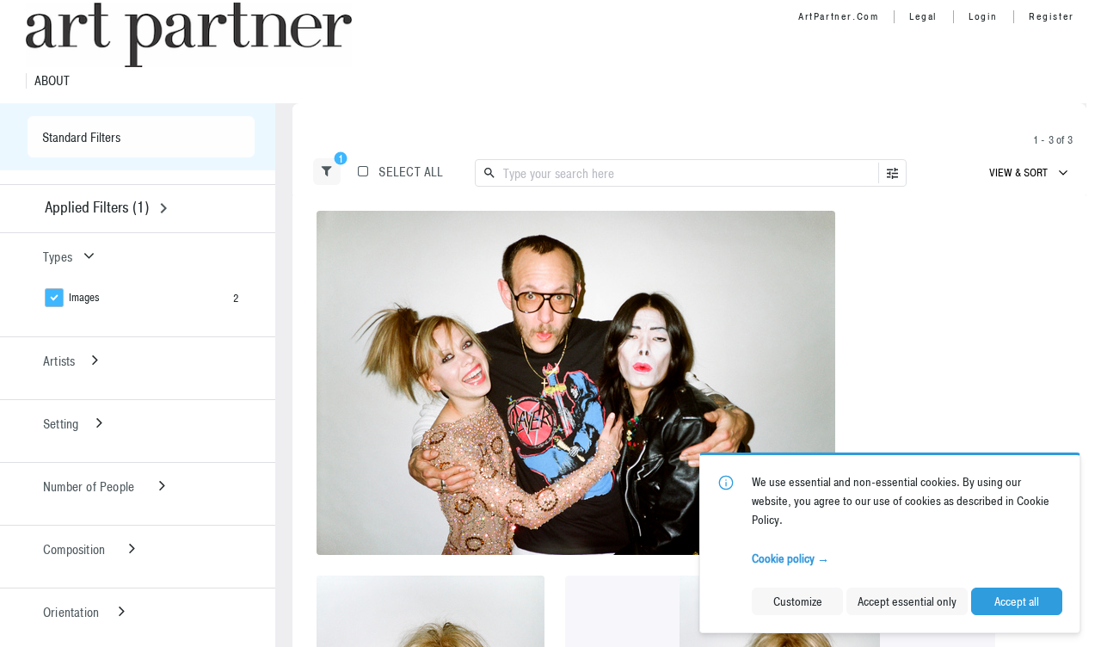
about (52, 81)
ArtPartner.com (838, 16)
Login (983, 16)
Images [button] (84, 297)
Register (1051, 16)
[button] (327, 171)
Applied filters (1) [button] (97, 207)
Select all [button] (410, 171)
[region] (576, 383)
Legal (923, 16)
